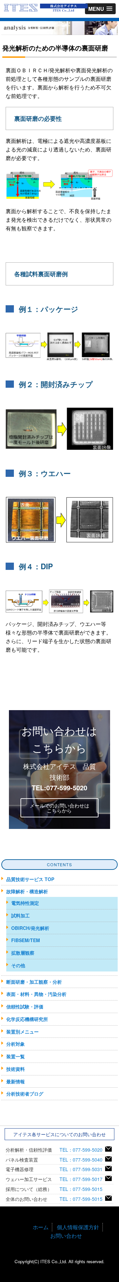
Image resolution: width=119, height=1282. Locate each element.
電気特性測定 (25, 903)
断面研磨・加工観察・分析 (34, 981)
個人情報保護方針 (78, 1227)
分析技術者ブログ (24, 1093)
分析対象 (15, 1043)
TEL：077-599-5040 (82, 1159)
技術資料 (15, 1069)
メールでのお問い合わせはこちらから (59, 808)
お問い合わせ (66, 1235)
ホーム (41, 1227)
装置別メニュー (22, 1031)
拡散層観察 (22, 952)
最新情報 (15, 1081)
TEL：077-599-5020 (82, 1149)
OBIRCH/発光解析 (30, 928)
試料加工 (20, 915)
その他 (18, 965)
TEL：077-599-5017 (82, 1179)
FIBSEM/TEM (25, 940)
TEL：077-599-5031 (82, 1169)
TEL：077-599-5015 (82, 1189)
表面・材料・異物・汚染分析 (36, 994)
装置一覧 (15, 1056)
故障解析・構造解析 (27, 891)
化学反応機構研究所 (27, 1019)
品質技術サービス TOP (30, 879)
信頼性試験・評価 (24, 1006)
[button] (100, 8)
